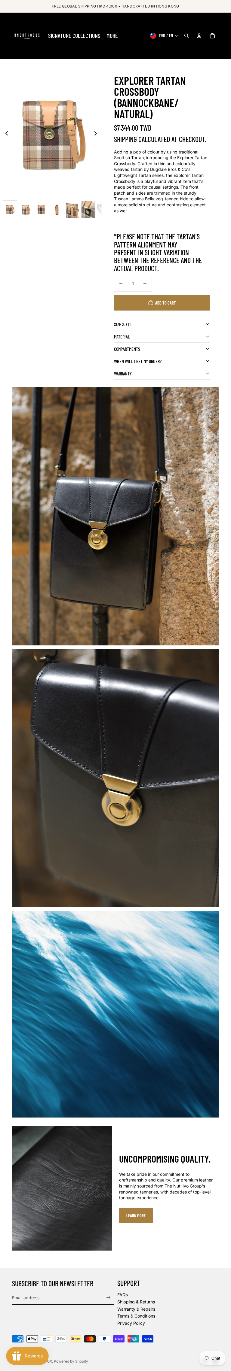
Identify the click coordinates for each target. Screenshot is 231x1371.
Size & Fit (122, 324)
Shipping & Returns (136, 1301)
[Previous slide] (5, 134)
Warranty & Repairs (136, 1309)
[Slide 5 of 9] (72, 209)
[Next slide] (97, 134)
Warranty (123, 373)
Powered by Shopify (71, 1361)
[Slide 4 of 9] (56, 209)
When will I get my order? (138, 361)
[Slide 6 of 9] (88, 209)
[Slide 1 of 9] (10, 209)
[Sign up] (108, 1297)
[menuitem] (74, 35)
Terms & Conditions (136, 1315)
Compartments (127, 349)
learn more (136, 1215)
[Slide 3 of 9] (41, 209)
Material (122, 336)
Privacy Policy (131, 1323)
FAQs (122, 1294)
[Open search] (186, 35)
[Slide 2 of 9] (25, 209)
